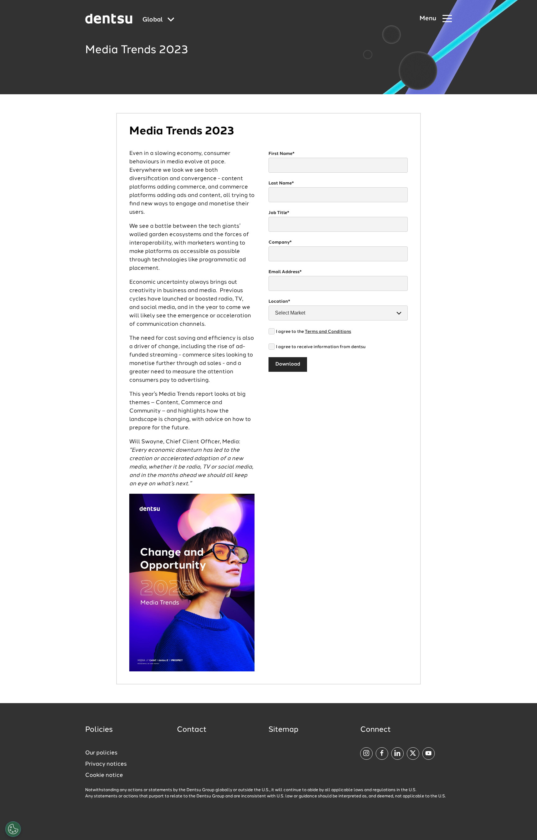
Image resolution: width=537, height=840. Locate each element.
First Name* (281, 154)
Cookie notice (104, 775)
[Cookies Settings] (13, 829)
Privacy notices (106, 764)
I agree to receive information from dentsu (320, 347)
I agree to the (313, 331)
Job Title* (278, 213)
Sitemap (283, 730)
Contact (192, 730)
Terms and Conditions (328, 331)
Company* (280, 242)
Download (287, 364)
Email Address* (285, 272)
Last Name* (281, 183)
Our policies (101, 753)
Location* (279, 301)
